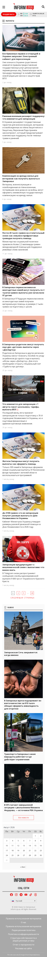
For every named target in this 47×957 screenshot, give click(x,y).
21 (30, 850)
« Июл (22, 867)
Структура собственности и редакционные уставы (23, 939)
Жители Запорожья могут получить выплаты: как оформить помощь (20, 462)
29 (35, 855)
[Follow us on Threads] (35, 895)
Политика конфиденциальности (23, 934)
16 (41, 845)
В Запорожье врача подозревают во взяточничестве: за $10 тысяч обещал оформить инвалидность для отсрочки (22, 704)
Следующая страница (23, 597)
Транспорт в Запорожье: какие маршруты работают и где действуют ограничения (20, 757)
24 (7, 855)
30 (41, 855)
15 (35, 845)
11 (12, 845)
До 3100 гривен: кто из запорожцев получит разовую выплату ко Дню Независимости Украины (20, 516)
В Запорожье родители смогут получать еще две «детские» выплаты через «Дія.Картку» (23, 347)
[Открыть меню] (3, 7)
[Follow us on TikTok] (30, 895)
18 (12, 850)
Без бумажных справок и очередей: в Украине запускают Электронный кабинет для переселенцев (21, 56)
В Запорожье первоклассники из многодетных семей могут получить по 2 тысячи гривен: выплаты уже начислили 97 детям (23, 291)
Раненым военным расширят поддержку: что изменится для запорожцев (23, 117)
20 (24, 850)
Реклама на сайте (23, 948)
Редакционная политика (23, 930)
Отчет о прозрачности (23, 944)
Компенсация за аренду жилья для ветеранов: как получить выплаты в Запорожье (21, 179)
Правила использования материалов (23, 918)
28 (30, 855)
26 (18, 855)
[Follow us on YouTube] (25, 895)
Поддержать (9, 14)
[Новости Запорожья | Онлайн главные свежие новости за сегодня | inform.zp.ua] (23, 7)
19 (32, 593)
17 (7, 850)
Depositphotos (34, 955)
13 (24, 845)
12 (18, 845)
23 (41, 850)
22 (35, 850)
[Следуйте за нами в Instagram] (16, 895)
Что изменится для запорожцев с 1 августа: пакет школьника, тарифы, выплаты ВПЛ (20, 407)
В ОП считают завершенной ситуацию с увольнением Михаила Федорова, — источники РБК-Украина (23, 808)
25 (12, 855)
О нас (23, 922)
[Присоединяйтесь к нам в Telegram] (21, 895)
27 (24, 855)
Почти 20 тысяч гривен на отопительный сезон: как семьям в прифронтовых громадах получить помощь (23, 236)
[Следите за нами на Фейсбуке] (11, 895)
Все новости (23, 817)
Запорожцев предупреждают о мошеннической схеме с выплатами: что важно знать (23, 567)
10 (7, 845)
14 (30, 845)
